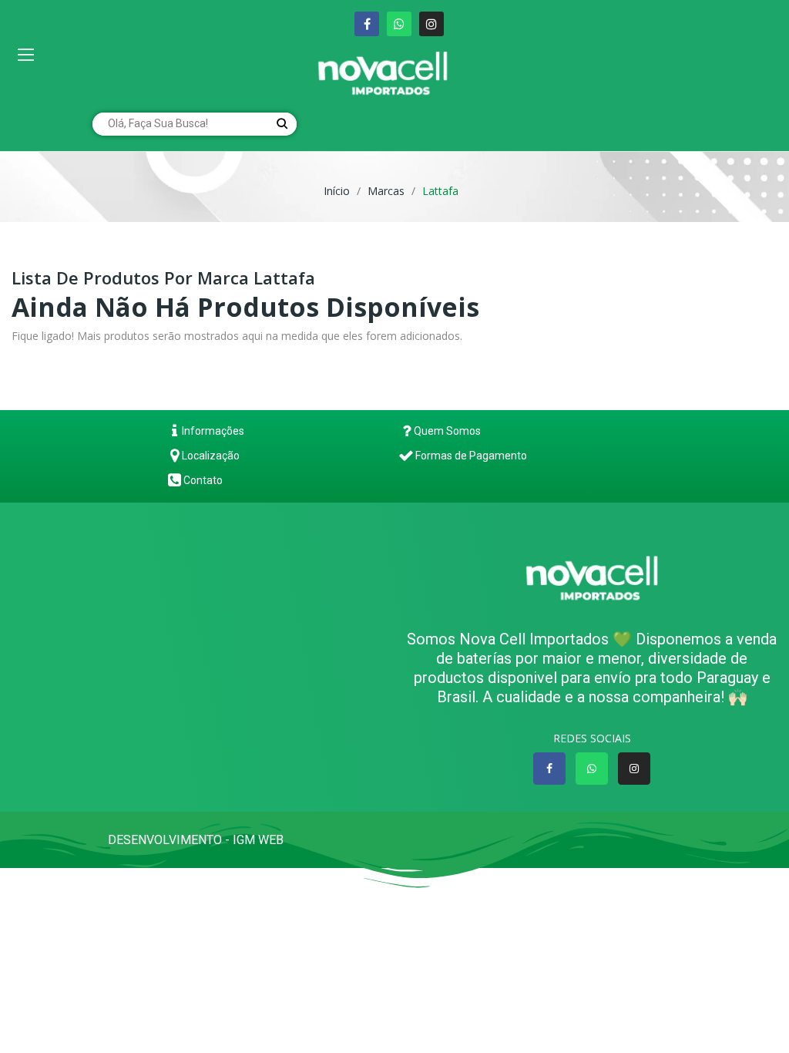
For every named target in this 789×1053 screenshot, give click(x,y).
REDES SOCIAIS (592, 738)
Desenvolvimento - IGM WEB (197, 840)
